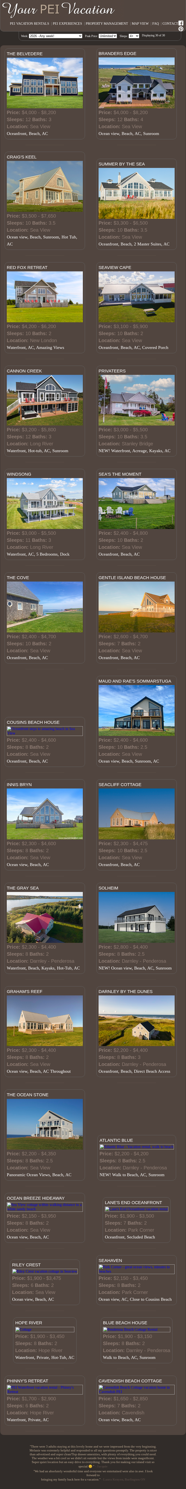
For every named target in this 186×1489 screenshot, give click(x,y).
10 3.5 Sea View (42, 229)
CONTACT (170, 23)
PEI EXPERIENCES (67, 23)
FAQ (155, 23)
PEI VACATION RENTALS (29, 23)
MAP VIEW (140, 23)
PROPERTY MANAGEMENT (107, 23)
